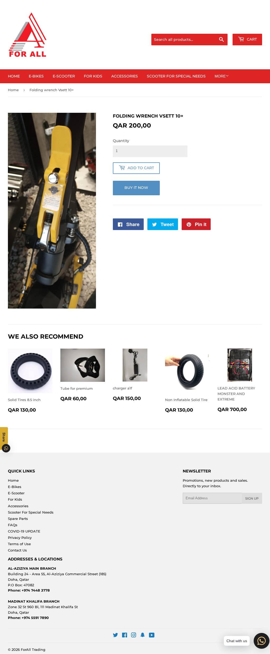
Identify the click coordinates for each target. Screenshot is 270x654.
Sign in (220, 27)
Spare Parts (18, 518)
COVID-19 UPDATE (24, 531)
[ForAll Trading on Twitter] (115, 636)
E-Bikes (36, 76)
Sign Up (252, 498)
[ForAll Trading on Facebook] (124, 636)
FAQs (12, 525)
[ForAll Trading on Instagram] (133, 636)
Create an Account (247, 27)
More (220, 76)
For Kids (93, 76)
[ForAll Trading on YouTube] (152, 636)
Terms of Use (19, 544)
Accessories (124, 76)
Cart (251, 39)
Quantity (121, 140)
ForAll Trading (33, 649)
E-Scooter (64, 76)
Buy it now (136, 187)
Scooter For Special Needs (176, 76)
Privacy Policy (20, 537)
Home (14, 76)
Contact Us (17, 550)
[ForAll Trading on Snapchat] (142, 636)
